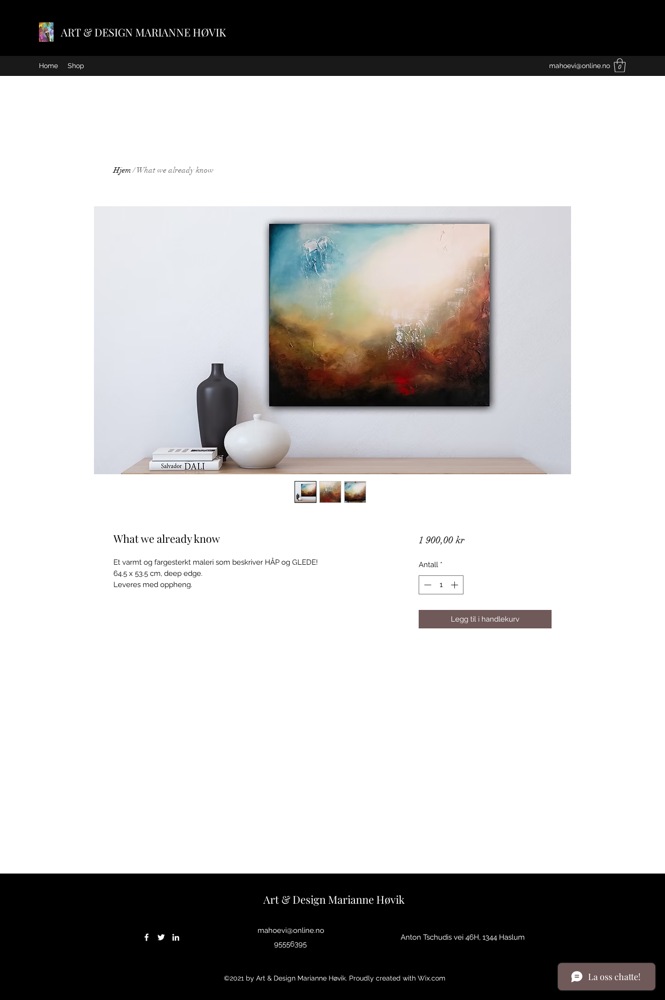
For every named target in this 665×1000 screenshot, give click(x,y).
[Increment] (455, 585)
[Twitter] (161, 937)
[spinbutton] (441, 585)
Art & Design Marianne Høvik (334, 899)
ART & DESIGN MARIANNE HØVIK (143, 32)
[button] (620, 65)
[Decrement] (426, 585)
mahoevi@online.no (579, 66)
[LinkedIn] (176, 937)
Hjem (122, 170)
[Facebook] (146, 937)
